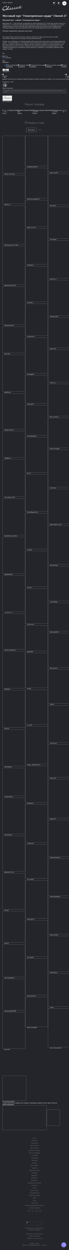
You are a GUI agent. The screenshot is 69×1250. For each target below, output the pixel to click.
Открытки (35, 1185)
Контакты (34, 1203)
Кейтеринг (34, 1178)
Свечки (34, 1188)
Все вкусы (6, 62)
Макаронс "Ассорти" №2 (25, 110)
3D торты (34, 1160)
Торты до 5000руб (34, 1153)
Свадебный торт (34, 1193)
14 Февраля (34, 1143)
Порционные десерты (34, 1183)
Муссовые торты (34, 1170)
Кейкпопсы (34, 1180)
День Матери (34, 1148)
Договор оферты (34, 1208)
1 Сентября (34, 1155)
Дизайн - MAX (34, 1243)
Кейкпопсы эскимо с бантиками (42, 110)
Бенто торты (34, 1165)
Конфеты (34, 1168)
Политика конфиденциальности (34, 1205)
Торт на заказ (34, 1190)
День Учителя (34, 1145)
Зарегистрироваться (8, 1104)
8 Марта (34, 1163)
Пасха (34, 1138)
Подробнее (9, 66)
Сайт (39, 130)
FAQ (34, 1198)
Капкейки (34, 1173)
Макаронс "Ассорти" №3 (10, 110)
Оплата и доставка (34, 1195)
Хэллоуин (34, 1140)
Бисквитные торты (34, 1150)
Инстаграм (31, 130)
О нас (34, 1200)
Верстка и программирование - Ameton (34, 1245)
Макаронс (34, 1175)
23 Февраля (34, 1158)
